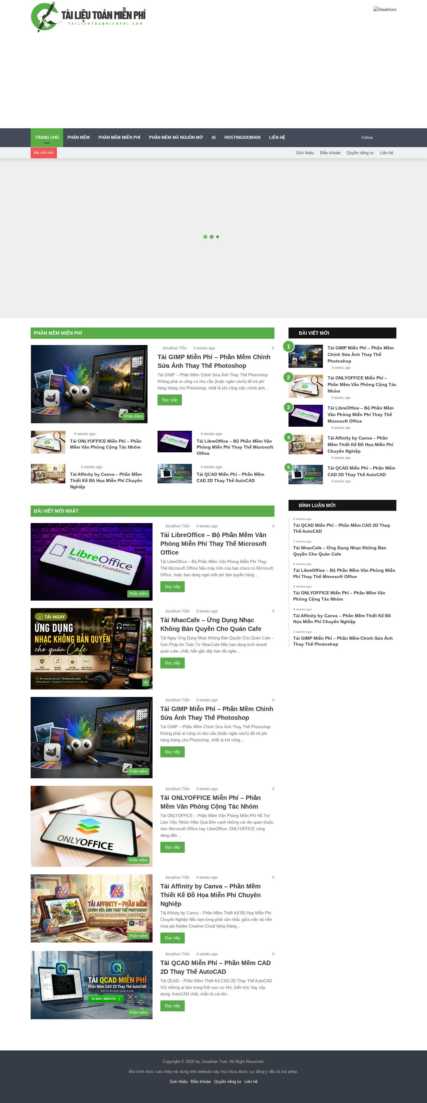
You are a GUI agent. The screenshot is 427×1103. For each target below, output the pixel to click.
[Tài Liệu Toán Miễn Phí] (88, 17)
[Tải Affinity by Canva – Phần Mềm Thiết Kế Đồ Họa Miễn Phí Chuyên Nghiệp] (48, 473)
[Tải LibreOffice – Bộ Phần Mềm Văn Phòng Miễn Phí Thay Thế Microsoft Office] (175, 442)
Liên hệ (386, 152)
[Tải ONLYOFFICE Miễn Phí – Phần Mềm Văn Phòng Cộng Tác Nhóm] (48, 442)
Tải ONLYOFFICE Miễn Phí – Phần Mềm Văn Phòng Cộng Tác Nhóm (362, 384)
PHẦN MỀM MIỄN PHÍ (119, 137)
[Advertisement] (213, 81)
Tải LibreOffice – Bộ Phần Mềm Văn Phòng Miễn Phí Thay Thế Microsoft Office (235, 447)
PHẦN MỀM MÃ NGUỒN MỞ (176, 137)
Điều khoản (330, 152)
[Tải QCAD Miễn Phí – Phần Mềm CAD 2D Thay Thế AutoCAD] (175, 473)
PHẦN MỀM (79, 137)
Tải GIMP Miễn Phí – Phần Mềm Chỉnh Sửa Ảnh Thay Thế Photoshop (361, 354)
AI (214, 137)
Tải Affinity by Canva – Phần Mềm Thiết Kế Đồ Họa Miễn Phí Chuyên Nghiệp (106, 480)
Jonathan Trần (174, 348)
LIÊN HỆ (277, 137)
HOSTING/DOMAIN (242, 137)
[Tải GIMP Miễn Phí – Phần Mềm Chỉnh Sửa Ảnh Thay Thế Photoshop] (306, 356)
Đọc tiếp (169, 400)
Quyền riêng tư (360, 152)
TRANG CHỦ (47, 137)
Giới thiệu (305, 152)
